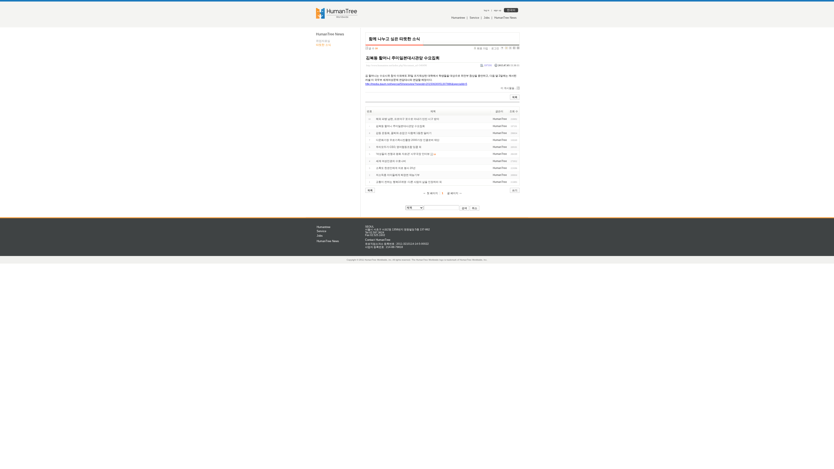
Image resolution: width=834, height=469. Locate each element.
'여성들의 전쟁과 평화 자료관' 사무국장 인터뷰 (403, 154)
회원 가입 (482, 48)
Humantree (458, 17)
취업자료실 (323, 41)
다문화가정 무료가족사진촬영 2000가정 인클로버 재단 (407, 140)
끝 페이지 (452, 193)
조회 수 (514, 111)
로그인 (495, 48)
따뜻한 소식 (323, 44)
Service (474, 17)
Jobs (487, 17)
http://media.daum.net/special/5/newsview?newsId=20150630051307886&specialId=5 (416, 84)
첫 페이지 (432, 193)
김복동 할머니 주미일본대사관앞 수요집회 (403, 58)
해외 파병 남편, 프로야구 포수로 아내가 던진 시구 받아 (407, 119)
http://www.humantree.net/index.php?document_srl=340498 (396, 65)
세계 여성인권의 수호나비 (391, 161)
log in (486, 10)
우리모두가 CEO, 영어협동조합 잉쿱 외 (398, 147)
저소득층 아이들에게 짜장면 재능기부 (398, 175)
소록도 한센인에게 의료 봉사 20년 (395, 168)
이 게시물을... (508, 88)
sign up (497, 10)
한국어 (511, 10)
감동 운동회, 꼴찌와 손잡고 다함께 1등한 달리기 (404, 133)
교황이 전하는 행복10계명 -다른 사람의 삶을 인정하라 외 (409, 181)
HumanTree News (505, 17)
